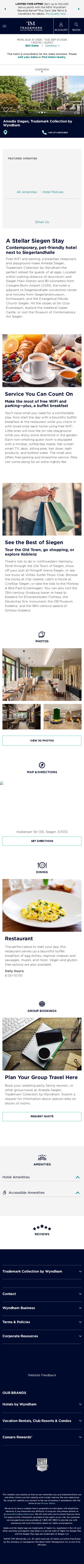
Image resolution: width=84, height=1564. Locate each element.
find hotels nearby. (54, 57)
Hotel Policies (52, 192)
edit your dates (28, 57)
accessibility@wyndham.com (20, 1514)
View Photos (42, 740)
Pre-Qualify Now (56, 13)
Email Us (42, 222)
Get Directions (42, 841)
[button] (5, 8)
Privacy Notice (48, 1503)
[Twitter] (42, 1361)
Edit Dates (32, 45)
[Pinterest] (62, 1361)
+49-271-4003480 (58, 132)
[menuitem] (4, 26)
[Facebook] (23, 1361)
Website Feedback (42, 1375)
